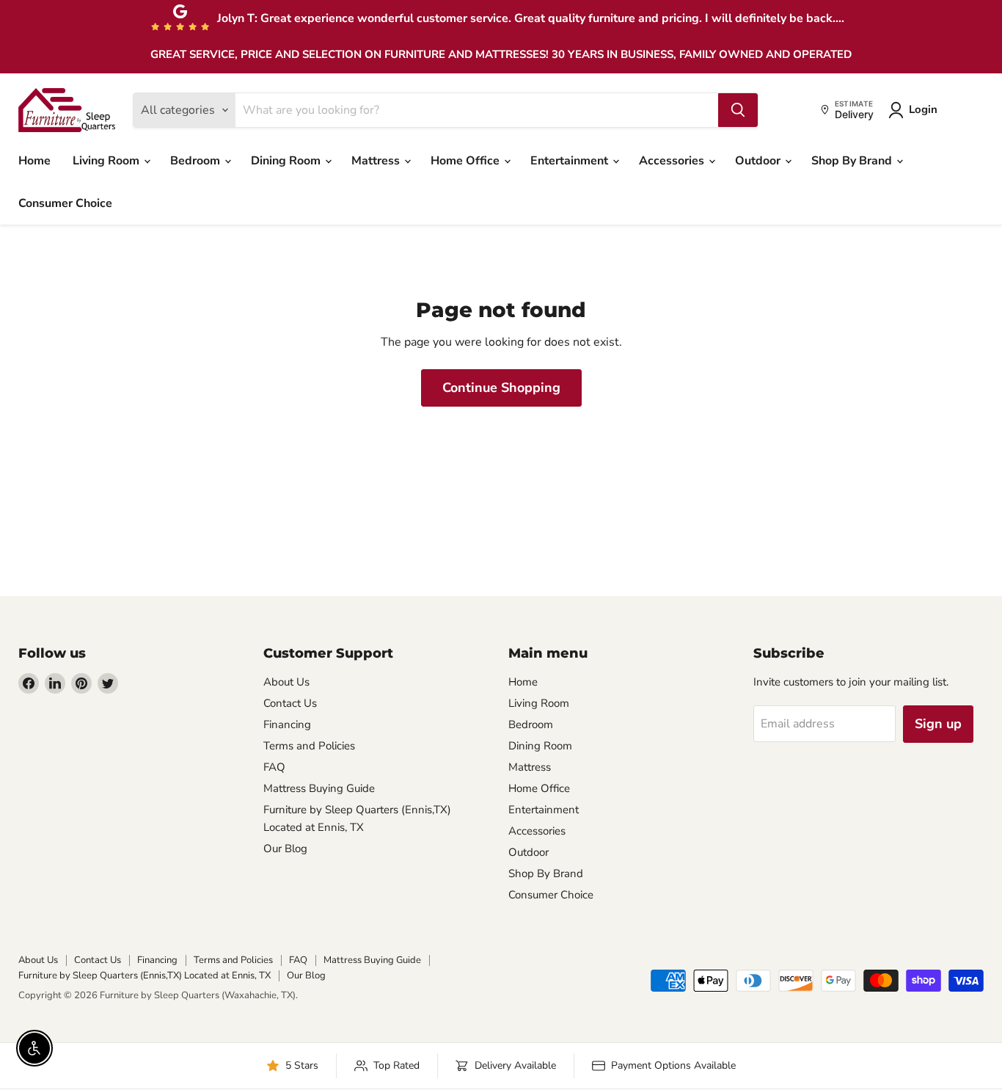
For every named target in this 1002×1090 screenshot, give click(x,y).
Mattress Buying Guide (319, 788)
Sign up (938, 724)
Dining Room (287, 161)
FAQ (274, 767)
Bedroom (196, 161)
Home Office (466, 161)
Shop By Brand (853, 161)
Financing (287, 724)
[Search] (738, 110)
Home (34, 161)
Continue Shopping (501, 387)
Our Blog (285, 848)
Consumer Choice (65, 203)
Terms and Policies (309, 745)
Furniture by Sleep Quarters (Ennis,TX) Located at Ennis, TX (144, 975)
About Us (286, 682)
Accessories (673, 161)
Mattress (377, 161)
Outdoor (759, 161)
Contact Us (290, 703)
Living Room (107, 161)
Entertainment (570, 161)
